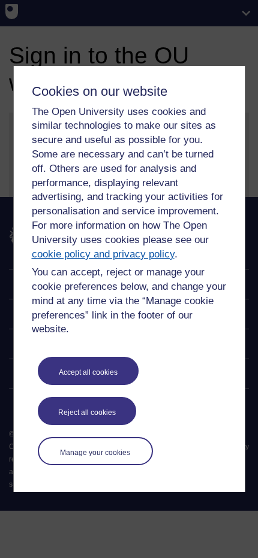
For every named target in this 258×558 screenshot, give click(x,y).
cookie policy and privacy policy (103, 254)
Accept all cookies (88, 372)
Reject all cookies (87, 412)
